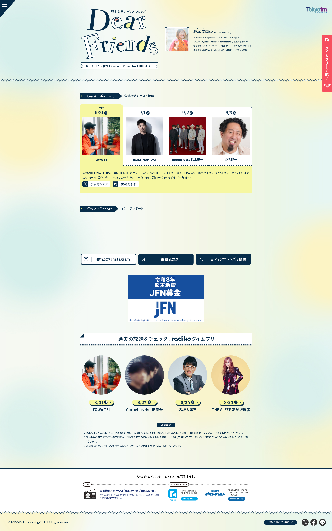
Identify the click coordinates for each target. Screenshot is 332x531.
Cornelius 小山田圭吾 (144, 409)
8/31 (99, 402)
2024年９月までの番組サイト (281, 522)
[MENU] (8, 8)
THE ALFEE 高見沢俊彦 (231, 409)
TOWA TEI (101, 409)
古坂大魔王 (188, 409)
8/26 (185, 402)
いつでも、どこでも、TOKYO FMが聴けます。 (166, 476)
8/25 (228, 402)
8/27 (142, 402)
